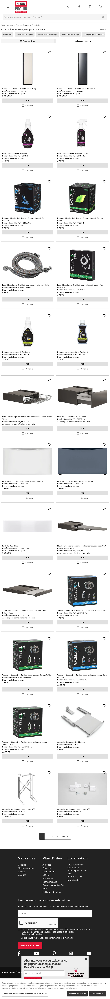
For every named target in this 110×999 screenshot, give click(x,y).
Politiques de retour (52, 892)
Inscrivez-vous (30, 945)
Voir (28, 101)
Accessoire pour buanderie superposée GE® (18, 809)
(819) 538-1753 (74, 876)
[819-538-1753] (90, 7)
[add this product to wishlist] (49, 52)
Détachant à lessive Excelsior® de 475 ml (72, 153)
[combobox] (82, 41)
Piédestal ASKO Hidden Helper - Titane (71, 417)
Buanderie (36, 25)
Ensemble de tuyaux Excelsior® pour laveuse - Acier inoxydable (25, 285)
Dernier (65, 836)
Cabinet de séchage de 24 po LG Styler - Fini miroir (76, 89)
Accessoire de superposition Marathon (71, 742)
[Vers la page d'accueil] (21, 6)
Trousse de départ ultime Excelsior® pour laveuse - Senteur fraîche (26, 675)
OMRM (46, 875)
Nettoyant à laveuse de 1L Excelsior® (16, 352)
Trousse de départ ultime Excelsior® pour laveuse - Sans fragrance (81, 611)
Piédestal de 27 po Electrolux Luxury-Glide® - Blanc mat (22, 481)
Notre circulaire (50, 882)
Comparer (29, 106)
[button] (8, 7)
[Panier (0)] (101, 7)
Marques (22, 875)
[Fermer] (106, 983)
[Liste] (68, 7)
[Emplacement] (79, 7)
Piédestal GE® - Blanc (10, 546)
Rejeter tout (98, 993)
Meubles (22, 865)
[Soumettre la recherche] (103, 17)
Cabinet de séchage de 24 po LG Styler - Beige (19, 89)
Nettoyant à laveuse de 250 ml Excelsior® (72, 352)
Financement (49, 871)
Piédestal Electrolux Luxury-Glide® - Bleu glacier (75, 481)
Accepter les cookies (77, 993)
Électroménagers (22, 25)
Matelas (21, 871)
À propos (47, 865)
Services (47, 868)
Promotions (48, 878)
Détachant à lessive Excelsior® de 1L (16, 153)
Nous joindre (73, 880)
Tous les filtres (29, 41)
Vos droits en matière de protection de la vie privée (25, 993)
